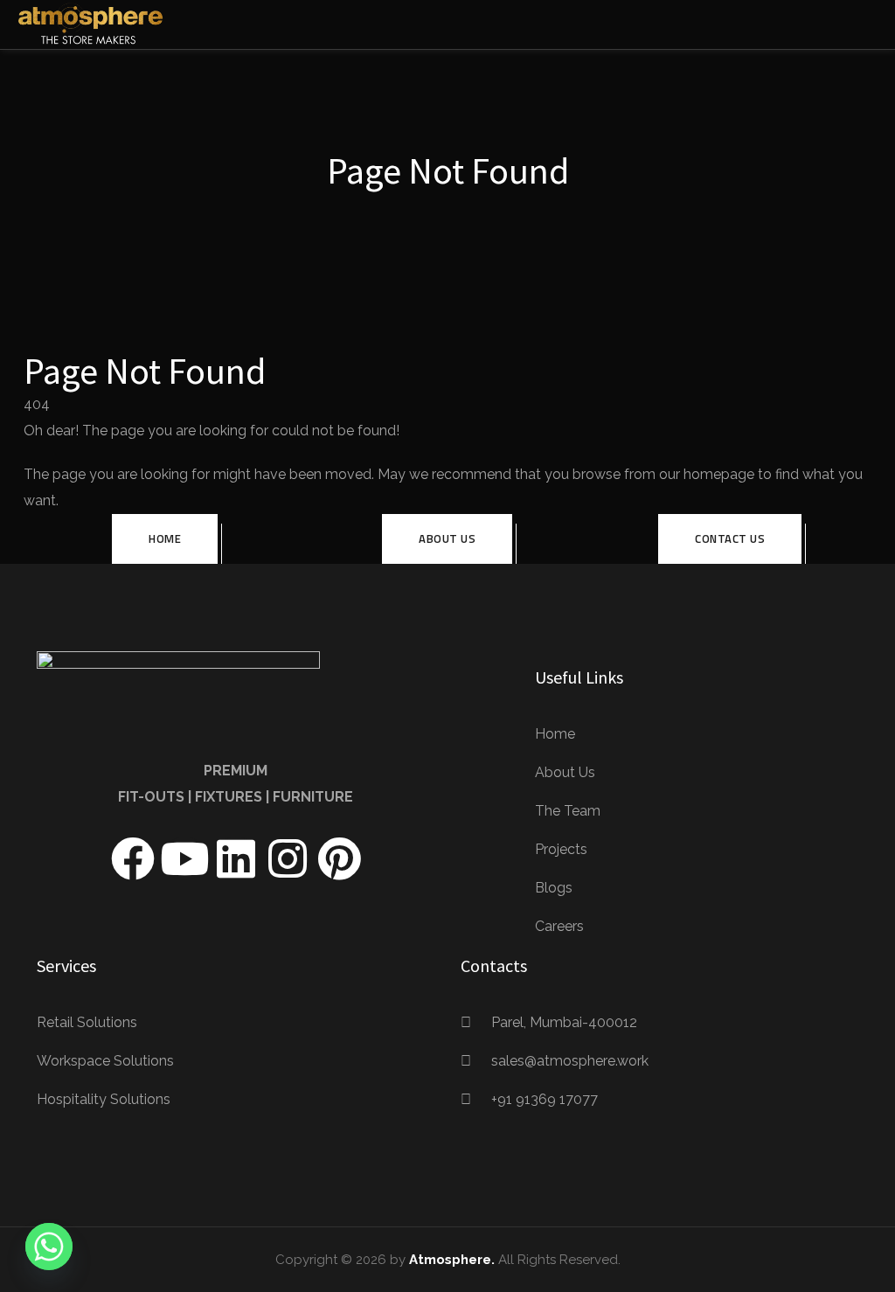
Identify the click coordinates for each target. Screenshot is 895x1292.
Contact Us (730, 538)
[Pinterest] (339, 858)
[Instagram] (287, 858)
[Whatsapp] (49, 1246)
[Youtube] (184, 858)
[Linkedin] (236, 858)
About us (447, 538)
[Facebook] (133, 858)
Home (165, 538)
